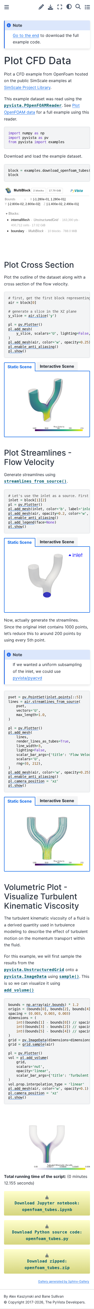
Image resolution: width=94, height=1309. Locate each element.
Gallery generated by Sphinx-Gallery (63, 1281)
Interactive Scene (57, 366)
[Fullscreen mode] (59, 7)
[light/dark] (69, 6)
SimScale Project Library (27, 87)
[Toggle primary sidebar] (6, 7)
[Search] (78, 6)
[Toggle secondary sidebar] (87, 7)
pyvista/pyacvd (27, 677)
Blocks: (14, 213)
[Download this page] (50, 7)
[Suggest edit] (41, 7)
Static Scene (20, 366)
